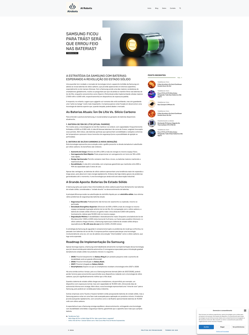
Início (149, 8)
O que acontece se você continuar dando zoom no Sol (170, 114)
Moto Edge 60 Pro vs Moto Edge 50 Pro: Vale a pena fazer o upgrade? (91, 318)
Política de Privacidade (222, 331)
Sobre (164, 8)
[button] (245, 310)
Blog (156, 8)
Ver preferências (238, 327)
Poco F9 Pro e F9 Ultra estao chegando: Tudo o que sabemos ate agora (170, 133)
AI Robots (86, 8)
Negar (222, 327)
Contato (173, 8)
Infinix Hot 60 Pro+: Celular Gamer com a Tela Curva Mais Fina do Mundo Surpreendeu (96, 320)
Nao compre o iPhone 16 (166, 104)
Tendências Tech (72, 53)
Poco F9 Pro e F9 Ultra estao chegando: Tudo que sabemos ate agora (169, 95)
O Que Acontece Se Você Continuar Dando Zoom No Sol (170, 85)
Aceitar (206, 327)
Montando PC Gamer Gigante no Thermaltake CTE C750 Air (169, 124)
